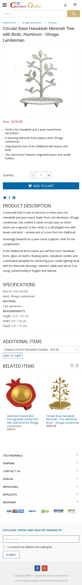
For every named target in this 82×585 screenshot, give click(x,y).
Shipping (9, 463)
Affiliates (10, 494)
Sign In (8, 479)
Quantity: (8, 175)
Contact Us (11, 471)
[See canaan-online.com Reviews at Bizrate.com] (58, 511)
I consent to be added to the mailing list (30, 547)
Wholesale (10, 487)
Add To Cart (43, 186)
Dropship (9, 502)
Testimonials (13, 455)
